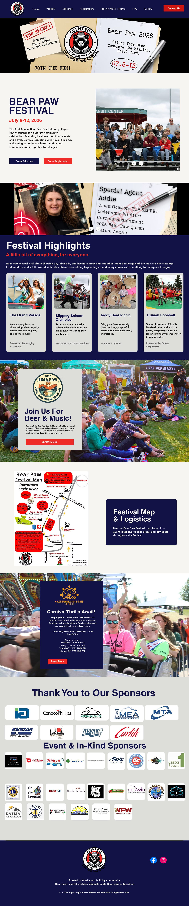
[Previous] (134, 163)
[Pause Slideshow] (178, 169)
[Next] (141, 163)
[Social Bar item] (153, 860)
